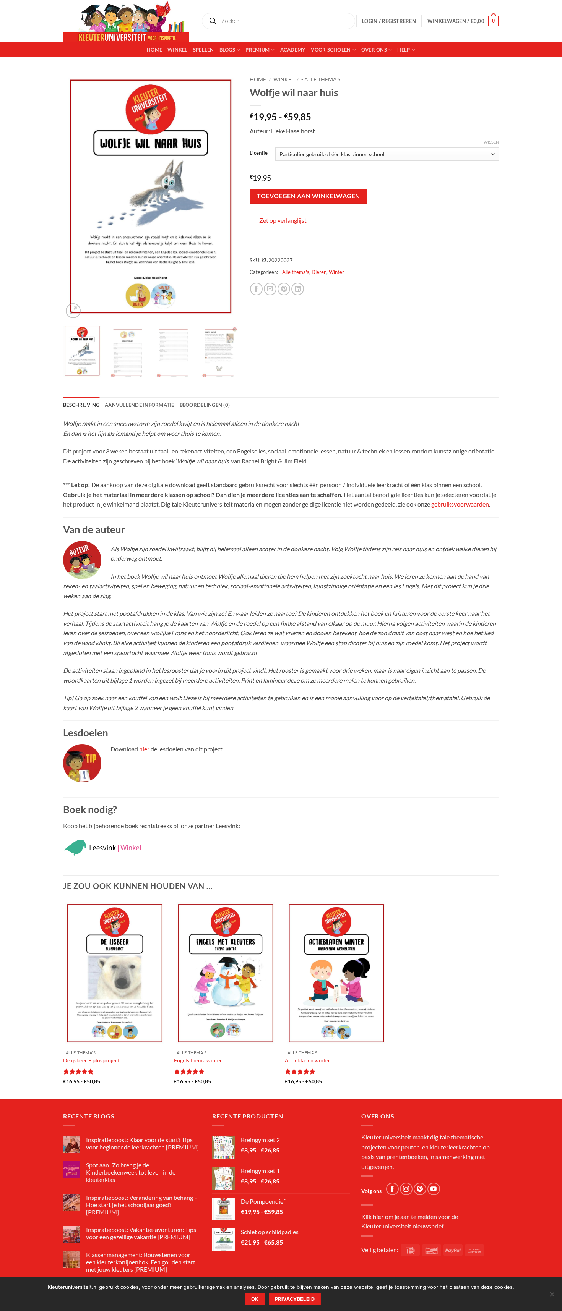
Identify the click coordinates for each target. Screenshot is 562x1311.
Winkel (177, 50)
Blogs (227, 50)
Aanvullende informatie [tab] (139, 405)
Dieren (319, 272)
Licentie (259, 153)
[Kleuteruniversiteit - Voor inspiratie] (126, 21)
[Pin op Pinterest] (284, 289)
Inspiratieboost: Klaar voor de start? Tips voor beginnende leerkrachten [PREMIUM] (142, 1143)
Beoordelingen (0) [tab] (205, 405)
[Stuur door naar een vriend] (270, 289)
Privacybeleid (295, 1299)
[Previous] (76, 196)
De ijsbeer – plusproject (91, 1060)
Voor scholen (331, 50)
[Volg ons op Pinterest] (420, 1189)
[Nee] (551, 1296)
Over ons (374, 50)
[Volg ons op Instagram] (406, 1189)
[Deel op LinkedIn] (297, 289)
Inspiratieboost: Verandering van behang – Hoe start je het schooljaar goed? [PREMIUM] (142, 1205)
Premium (257, 50)
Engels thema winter (198, 1060)
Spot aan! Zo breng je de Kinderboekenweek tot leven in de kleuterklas (130, 1172)
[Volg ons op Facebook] (392, 1189)
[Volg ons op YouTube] (433, 1189)
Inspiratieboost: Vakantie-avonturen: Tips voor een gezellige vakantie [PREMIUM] (141, 1233)
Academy (293, 50)
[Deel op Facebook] (256, 289)
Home (154, 50)
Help (403, 50)
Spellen (203, 50)
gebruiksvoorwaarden (460, 504)
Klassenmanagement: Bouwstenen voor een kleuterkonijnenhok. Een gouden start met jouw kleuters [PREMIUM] (140, 1262)
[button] (463, 21)
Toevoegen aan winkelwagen (308, 196)
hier (144, 749)
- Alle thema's (320, 79)
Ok (255, 1299)
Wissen (491, 141)
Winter (336, 272)
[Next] (225, 196)
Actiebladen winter (307, 1060)
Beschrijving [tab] (81, 405)
